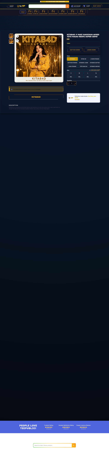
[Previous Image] (17, 41)
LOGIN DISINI (91, 50)
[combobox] (47, 6)
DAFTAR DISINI (75, 50)
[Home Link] (21, 6)
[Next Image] (17, 36)
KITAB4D (36, 97)
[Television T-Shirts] (52, 15)
